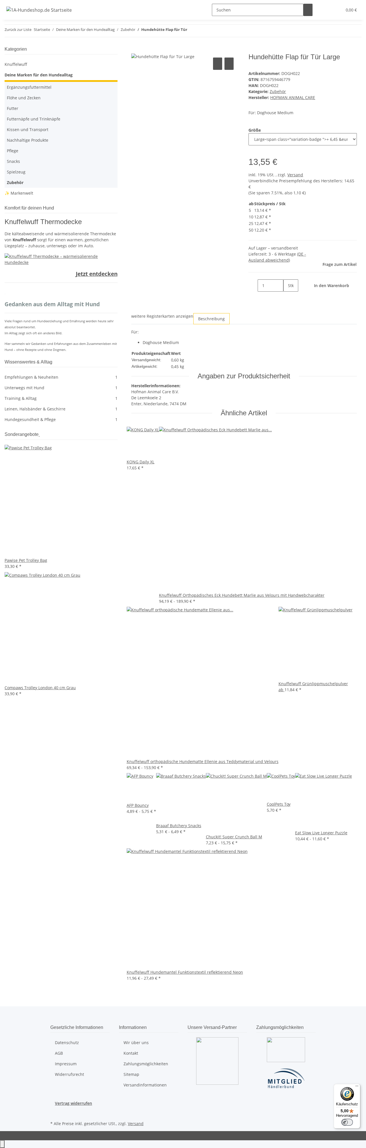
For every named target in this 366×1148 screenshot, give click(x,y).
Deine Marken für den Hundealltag (39, 75)
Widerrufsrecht (69, 1074)
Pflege (12, 150)
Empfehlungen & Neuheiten (61, 377)
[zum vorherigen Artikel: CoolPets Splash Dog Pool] (191, 31)
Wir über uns (136, 1042)
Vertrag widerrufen (73, 1103)
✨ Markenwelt (19, 193)
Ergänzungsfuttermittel (29, 87)
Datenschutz (67, 1042)
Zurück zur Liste (18, 29)
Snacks (13, 161)
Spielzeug (16, 172)
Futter (12, 108)
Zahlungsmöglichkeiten (146, 1063)
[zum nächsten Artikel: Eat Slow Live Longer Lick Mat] (202, 31)
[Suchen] (308, 10)
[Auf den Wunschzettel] (229, 64)
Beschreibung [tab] (211, 318)
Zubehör (278, 91)
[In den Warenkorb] (135, 50)
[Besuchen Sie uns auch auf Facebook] (54, 1113)
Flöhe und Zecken (24, 97)
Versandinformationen (145, 1085)
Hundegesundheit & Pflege (61, 419)
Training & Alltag (61, 398)
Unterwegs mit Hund (61, 387)
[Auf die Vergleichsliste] (217, 64)
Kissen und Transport (27, 129)
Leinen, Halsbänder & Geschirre (61, 409)
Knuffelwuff (16, 64)
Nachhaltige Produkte (27, 140)
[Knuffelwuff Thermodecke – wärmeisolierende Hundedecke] (61, 259)
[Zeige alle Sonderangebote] (39, 434)
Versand (295, 174)
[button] (326, 10)
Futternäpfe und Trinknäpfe (33, 119)
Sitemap (131, 1074)
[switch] (347, 1122)
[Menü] (356, 1087)
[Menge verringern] (253, 285)
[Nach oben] (2, 1144)
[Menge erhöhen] (288, 298)
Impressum (66, 1063)
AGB (59, 1053)
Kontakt (131, 1053)
